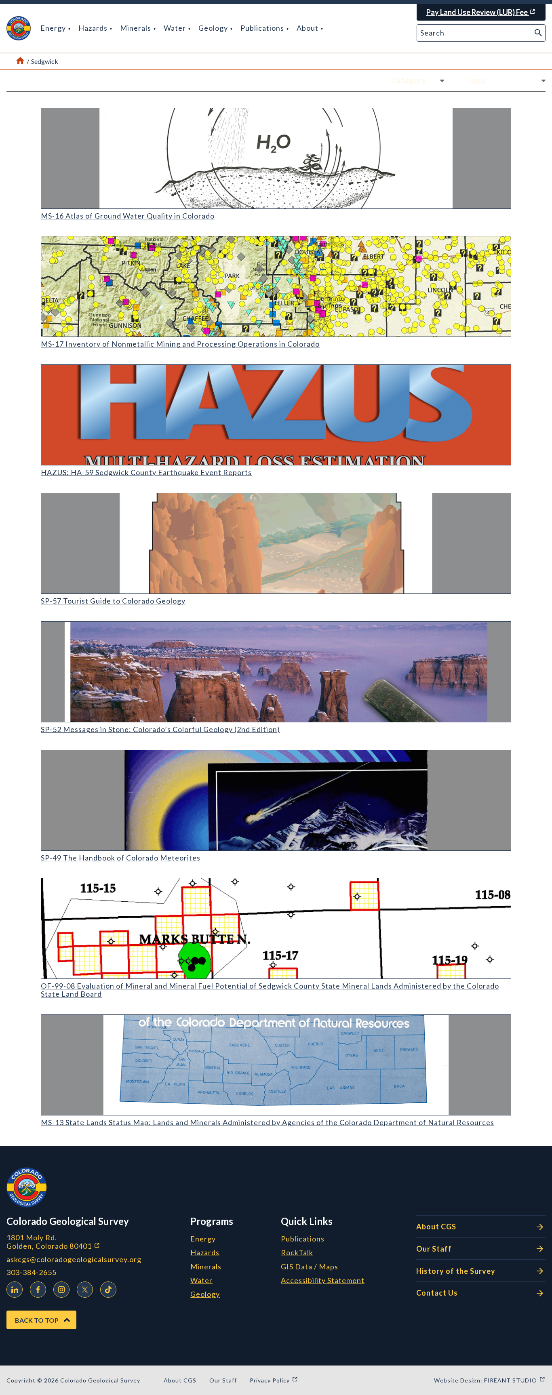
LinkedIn (14, 1289)
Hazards (93, 27)
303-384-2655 (31, 1272)
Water (176, 27)
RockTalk (297, 1253)
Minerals (136, 27)
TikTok (108, 1289)
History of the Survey (455, 1271)
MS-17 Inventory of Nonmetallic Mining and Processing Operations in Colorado (180, 343)
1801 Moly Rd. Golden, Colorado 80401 (95, 1241)
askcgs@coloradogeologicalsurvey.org (73, 1259)
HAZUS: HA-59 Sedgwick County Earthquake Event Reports (146, 472)
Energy (53, 27)
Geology (214, 27)
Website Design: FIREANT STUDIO (490, 1380)
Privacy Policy (274, 1380)
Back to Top (37, 1320)
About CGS (436, 1226)
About (308, 27)
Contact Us (437, 1292)
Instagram (61, 1289)
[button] (18, 28)
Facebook (38, 1289)
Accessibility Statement (322, 1281)
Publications (263, 27)
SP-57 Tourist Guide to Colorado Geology (113, 600)
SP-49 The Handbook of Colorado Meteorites (120, 857)
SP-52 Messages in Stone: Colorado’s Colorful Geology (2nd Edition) (160, 729)
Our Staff (434, 1248)
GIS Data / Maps (309, 1267)
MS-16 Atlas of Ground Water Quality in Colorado (128, 215)
